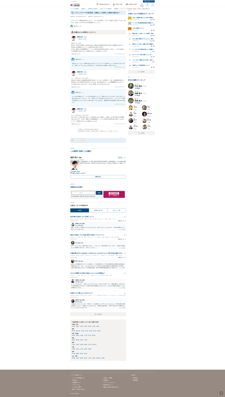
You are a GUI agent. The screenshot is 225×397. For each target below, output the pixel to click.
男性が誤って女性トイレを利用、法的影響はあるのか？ (147, 33)
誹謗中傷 (82, 196)
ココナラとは (76, 384)
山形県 (93, 326)
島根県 (89, 349)
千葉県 (82, 330)
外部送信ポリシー (108, 384)
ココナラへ (74, 1)
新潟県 (73, 335)
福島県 (97, 326)
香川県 (73, 353)
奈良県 (89, 344)
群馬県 (98, 330)
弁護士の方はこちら (149, 1)
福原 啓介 (82, 37)
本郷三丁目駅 (75, 173)
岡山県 (77, 349)
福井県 (93, 335)
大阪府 (73, 344)
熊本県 (85, 358)
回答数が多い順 (98, 210)
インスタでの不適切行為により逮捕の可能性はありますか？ (149, 49)
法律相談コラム (76, 382)
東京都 (80, 39)
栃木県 (94, 330)
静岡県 (77, 340)
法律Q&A (74, 380)
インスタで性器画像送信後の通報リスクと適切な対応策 (147, 23)
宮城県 (85, 326)
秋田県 (89, 326)
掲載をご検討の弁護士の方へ (111, 387)
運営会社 (135, 378)
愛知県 (73, 340)
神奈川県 (78, 330)
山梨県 (81, 335)
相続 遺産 (87, 196)
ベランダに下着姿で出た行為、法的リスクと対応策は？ (147, 60)
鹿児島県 (98, 358)
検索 (99, 193)
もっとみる (98, 314)
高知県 (81, 353)
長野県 (77, 335)
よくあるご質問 (76, 387)
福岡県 (73, 358)
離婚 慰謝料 (76, 196)
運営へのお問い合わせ (78, 389)
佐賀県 (77, 358)
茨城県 (90, 330)
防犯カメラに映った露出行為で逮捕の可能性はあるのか (147, 44)
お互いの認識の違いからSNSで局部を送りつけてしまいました (149, 17)
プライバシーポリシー (109, 382)
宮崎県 (93, 358)
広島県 (73, 349)
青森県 (77, 326)
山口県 (81, 349)
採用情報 (135, 380)
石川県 (85, 335)
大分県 (89, 358)
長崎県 (81, 358)
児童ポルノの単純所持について (141, 65)
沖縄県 (103, 358)
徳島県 (85, 353)
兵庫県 (77, 344)
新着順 (79, 210)
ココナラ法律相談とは (78, 378)
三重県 (85, 340)
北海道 (73, 326)
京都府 (81, 344)
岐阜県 (81, 340)
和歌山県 (94, 344)
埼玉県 (86, 330)
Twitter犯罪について (138, 28)
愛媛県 (77, 353)
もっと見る (141, 71)
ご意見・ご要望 (107, 378)
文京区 (84, 39)
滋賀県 (85, 344)
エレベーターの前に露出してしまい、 (142, 54)
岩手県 (81, 326)
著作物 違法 (92, 196)
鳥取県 (85, 349)
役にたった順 (116, 210)
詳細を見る (98, 176)
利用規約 (105, 380)
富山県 (89, 335)
